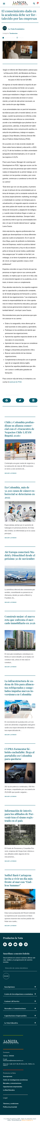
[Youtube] (15, 944)
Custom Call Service (11, 1001)
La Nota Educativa (11, 1023)
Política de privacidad (10, 1107)
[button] (4, 3)
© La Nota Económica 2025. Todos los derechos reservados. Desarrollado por (20, 1119)
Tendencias (13, 33)
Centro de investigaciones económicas (18, 994)
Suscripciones (9, 987)
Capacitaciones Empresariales (15, 1016)
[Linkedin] (26, 944)
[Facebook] (5, 944)
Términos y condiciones (10, 1103)
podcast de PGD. (16, 382)
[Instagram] (20, 944)
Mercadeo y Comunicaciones (15, 1008)
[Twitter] (10, 944)
